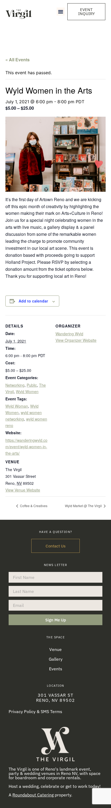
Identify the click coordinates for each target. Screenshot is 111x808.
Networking (15, 385)
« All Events (17, 59)
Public (32, 385)
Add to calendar (33, 301)
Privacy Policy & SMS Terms (35, 711)
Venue (55, 649)
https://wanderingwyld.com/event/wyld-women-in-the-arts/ (26, 446)
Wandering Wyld (69, 333)
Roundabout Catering (33, 795)
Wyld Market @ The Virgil (84, 505)
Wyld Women (27, 391)
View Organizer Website (76, 340)
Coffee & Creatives (33, 505)
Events (55, 668)
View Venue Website (22, 490)
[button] (61, 12)
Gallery (56, 659)
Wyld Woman (16, 406)
